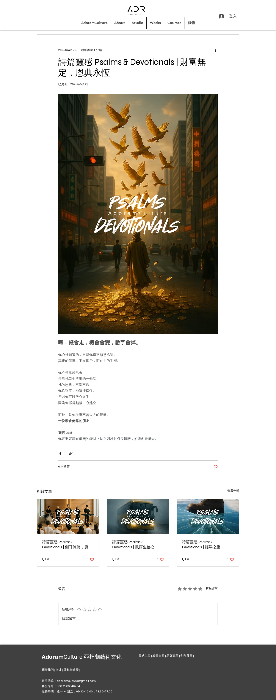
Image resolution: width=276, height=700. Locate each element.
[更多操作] (215, 50)
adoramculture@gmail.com (76, 680)
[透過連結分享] (71, 453)
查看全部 (233, 490)
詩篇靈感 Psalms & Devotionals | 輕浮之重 (201, 544)
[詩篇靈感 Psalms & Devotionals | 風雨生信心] (138, 516)
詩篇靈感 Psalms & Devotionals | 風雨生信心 (133, 544)
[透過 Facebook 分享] (60, 453)
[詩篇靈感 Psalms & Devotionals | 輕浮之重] (208, 516)
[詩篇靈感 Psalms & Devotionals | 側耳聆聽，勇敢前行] (68, 516)
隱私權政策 (71, 669)
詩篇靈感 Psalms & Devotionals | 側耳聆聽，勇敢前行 (67, 544)
